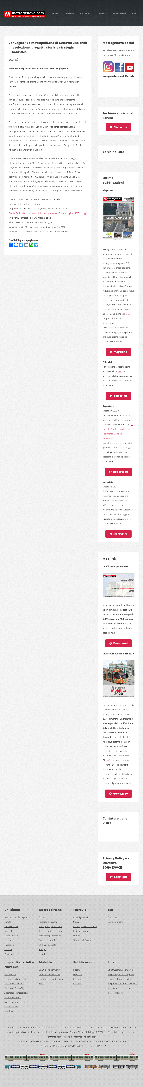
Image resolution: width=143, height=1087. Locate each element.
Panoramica (10, 974)
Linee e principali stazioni (85, 926)
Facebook (9, 944)
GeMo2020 (120, 793)
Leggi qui (120, 877)
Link (134, 13)
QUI (128, 313)
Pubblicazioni (119, 13)
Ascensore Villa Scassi (14, 1002)
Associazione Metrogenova (17, 917)
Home (55, 13)
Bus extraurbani (115, 921)
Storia (41, 917)
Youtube (8, 949)
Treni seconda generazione (51, 931)
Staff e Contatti (11, 935)
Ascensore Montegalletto (16, 992)
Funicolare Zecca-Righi (14, 988)
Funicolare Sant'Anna (14, 983)
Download (120, 643)
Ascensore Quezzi (12, 997)
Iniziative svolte (11, 926)
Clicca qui (120, 127)
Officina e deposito (47, 944)
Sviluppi (42, 949)
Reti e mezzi (86, 13)
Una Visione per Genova (50, 969)
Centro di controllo (47, 940)
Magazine (120, 352)
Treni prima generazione (50, 926)
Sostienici (8, 931)
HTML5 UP (101, 1045)
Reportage (120, 472)
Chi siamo (69, 13)
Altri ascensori (11, 1006)
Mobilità (102, 13)
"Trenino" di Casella (82, 940)
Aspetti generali (80, 917)
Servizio (42, 954)
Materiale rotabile (81, 931)
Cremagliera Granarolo (15, 979)
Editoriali (120, 396)
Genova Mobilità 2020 (49, 974)
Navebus (8, 1011)
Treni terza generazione (50, 935)
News (41, 983)
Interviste (120, 534)
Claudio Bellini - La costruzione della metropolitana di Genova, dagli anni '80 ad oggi (48, 213)
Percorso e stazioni (48, 921)
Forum (7, 940)
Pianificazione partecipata (51, 979)
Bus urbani (113, 917)
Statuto (7, 921)
